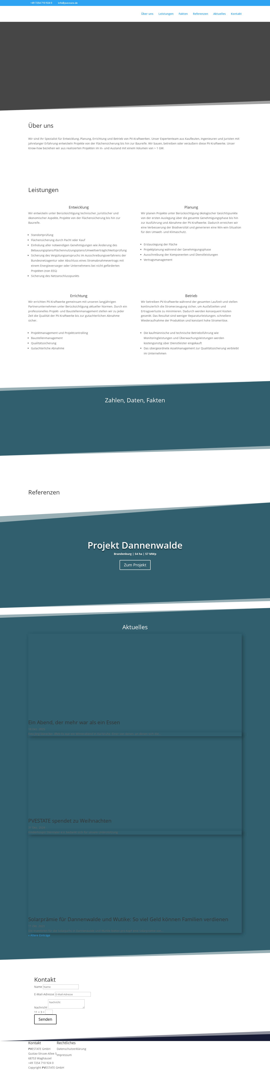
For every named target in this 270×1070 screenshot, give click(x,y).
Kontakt (236, 14)
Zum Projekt (135, 565)
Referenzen (200, 14)
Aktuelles (219, 14)
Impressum (64, 1055)
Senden (45, 1019)
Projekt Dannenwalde (135, 545)
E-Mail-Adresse (44, 994)
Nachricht (40, 1007)
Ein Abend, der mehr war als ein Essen (74, 722)
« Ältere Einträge (39, 935)
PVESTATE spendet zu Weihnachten (69, 820)
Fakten (183, 14)
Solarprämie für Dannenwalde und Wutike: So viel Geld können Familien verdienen (128, 919)
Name (38, 987)
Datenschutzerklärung (71, 1049)
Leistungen (166, 14)
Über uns (147, 14)
